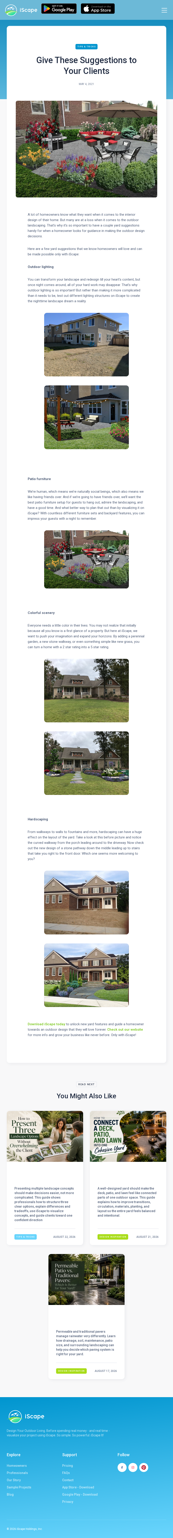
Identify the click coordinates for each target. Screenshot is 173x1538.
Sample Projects (19, 1487)
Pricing (67, 1465)
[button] (164, 10)
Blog (10, 1494)
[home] (20, 10)
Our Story (14, 1480)
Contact (67, 1480)
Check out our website (125, 1030)
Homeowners (17, 1465)
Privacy (67, 1502)
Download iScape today (46, 1024)
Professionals (17, 1473)
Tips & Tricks (86, 47)
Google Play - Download (80, 1494)
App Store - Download (78, 1487)
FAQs (66, 1473)
